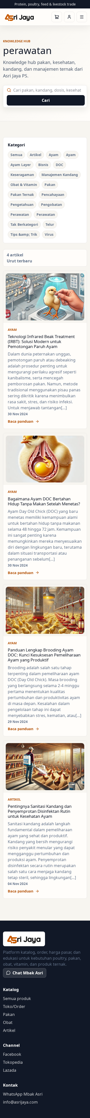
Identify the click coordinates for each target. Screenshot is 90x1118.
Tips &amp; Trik (23, 234)
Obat (7, 1022)
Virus (49, 234)
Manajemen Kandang (60, 174)
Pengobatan (51, 204)
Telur (50, 224)
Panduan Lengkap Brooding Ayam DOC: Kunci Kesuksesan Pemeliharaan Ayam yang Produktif (44, 655)
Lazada (9, 1070)
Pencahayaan (53, 194)
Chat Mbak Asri (27, 973)
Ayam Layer (20, 164)
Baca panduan (20, 421)
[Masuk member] (69, 17)
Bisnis (43, 164)
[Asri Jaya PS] (19, 17)
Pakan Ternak (22, 194)
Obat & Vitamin (23, 184)
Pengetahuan (22, 204)
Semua (16, 154)
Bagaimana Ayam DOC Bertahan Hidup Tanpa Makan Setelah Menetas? (44, 501)
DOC (59, 164)
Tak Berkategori (24, 224)
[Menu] (81, 17)
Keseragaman (22, 174)
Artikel (35, 154)
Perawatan (19, 214)
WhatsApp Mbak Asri (22, 1094)
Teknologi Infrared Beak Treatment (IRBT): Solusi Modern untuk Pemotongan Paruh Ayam (41, 341)
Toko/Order (14, 1006)
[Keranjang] (57, 17)
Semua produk (17, 998)
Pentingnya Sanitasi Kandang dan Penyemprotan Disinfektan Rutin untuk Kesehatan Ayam (40, 811)
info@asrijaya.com (20, 1102)
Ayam (53, 154)
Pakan (49, 184)
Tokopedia (13, 1062)
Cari (46, 100)
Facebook (12, 1054)
